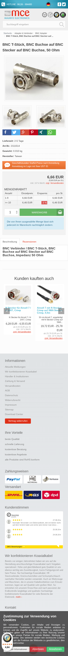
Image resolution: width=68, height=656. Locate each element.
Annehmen (55, 649)
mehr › (19, 597)
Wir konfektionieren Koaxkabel (21, 371)
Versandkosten (12, 386)
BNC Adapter (41, 33)
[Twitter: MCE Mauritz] (64, 4)
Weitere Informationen (16, 649)
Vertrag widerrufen (18, 420)
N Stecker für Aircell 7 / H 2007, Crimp (18, 309)
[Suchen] (61, 24)
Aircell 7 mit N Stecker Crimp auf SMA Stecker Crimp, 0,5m (50, 310)
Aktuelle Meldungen (15, 366)
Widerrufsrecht (12, 400)
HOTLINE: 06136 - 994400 (19, 4)
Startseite (7, 33)
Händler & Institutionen (17, 376)
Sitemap (9, 409)
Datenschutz (11, 395)
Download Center (14, 414)
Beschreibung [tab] (10, 241)
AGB (7, 390)
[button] (6, 132)
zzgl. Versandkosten (55, 183)
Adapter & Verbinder (24, 33)
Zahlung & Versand (15, 381)
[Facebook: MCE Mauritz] (60, 4)
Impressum (11, 404)
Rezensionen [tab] (29, 241)
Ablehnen (38, 649)
